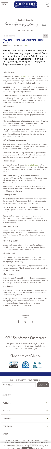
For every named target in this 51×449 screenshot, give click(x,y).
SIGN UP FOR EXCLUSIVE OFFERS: (25, 380)
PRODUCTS (7, 410)
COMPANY (7, 426)
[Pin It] (32, 322)
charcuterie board (32, 165)
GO (45, 36)
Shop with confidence (25, 355)
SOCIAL (5, 434)
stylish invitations (24, 76)
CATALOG (6, 418)
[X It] (25, 322)
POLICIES (6, 402)
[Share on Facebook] (18, 322)
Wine (27, 45)
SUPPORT (6, 395)
